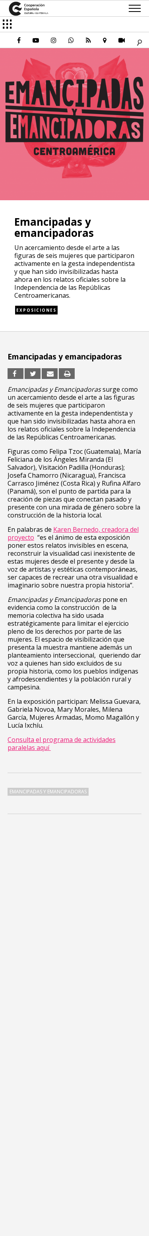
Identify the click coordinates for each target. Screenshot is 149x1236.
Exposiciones (36, 310)
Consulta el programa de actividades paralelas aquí (62, 743)
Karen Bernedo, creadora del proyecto (73, 533)
